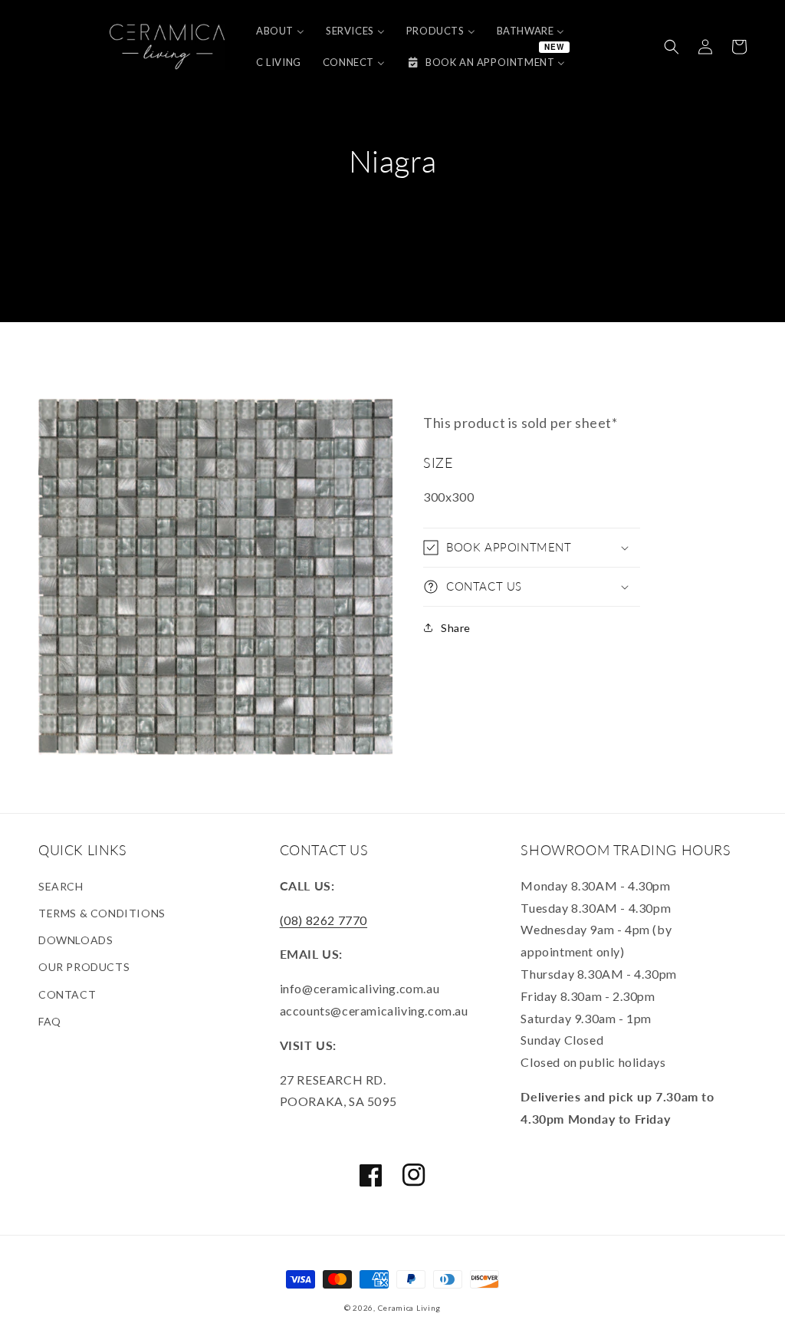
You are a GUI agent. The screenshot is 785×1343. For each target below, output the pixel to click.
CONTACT (67, 994)
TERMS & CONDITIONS (102, 913)
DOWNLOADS (75, 939)
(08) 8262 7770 (323, 920)
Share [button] (456, 627)
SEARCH (61, 886)
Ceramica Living (410, 1307)
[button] (671, 47)
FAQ (49, 1021)
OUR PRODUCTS (84, 966)
